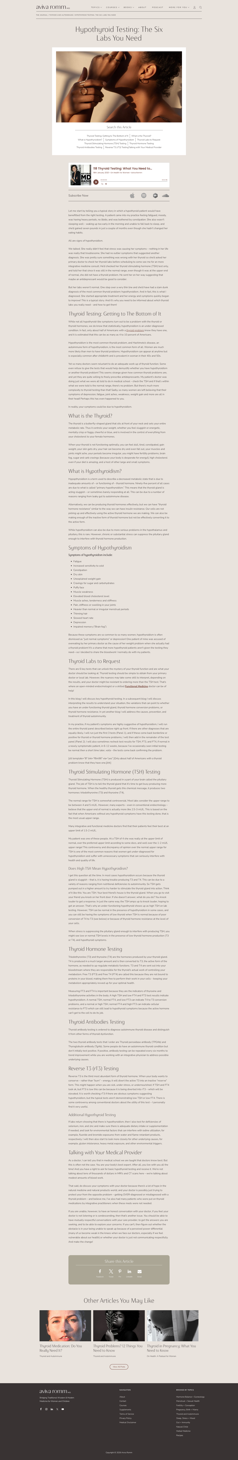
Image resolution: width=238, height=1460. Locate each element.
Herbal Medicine (183, 1431)
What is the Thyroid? (141, 135)
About (122, 1396)
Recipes (179, 1435)
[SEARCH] (199, 7)
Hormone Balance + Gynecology (190, 1396)
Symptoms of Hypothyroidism (119, 139)
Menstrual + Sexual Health (188, 1401)
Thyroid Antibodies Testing (89, 147)
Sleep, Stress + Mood (185, 1418)
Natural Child (182, 1426)
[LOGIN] (194, 7)
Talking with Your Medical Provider (145, 147)
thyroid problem (135, 330)
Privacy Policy (125, 1418)
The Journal (42, 15)
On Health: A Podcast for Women (161, 1356)
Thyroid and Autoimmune (51, 1356)
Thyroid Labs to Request (148, 139)
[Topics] (101, 7)
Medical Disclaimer (127, 1422)
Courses (123, 1405)
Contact (122, 1401)
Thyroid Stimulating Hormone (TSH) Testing (105, 143)
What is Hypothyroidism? (90, 139)
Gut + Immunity (183, 1422)
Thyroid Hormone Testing (141, 143)
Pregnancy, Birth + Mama (187, 1409)
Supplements (125, 1409)
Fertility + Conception (185, 1405)
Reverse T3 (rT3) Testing (117, 147)
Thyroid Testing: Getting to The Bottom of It (107, 135)
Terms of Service (126, 1414)
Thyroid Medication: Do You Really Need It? (61, 1348)
